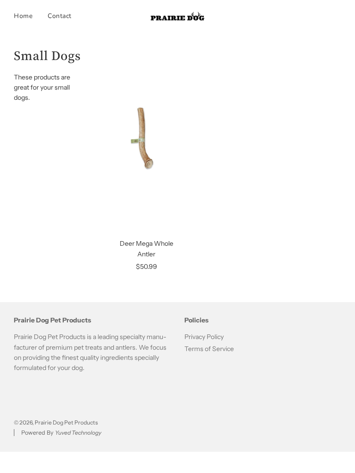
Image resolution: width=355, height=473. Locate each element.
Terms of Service (209, 349)
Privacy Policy (204, 337)
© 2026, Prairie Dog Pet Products (56, 422)
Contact (60, 16)
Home (23, 16)
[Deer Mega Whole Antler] (146, 139)
